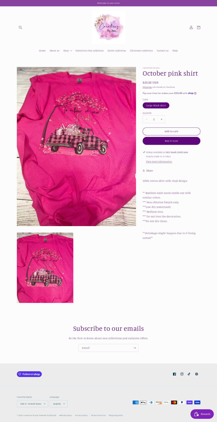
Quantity (147, 112)
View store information (159, 161)
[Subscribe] (134, 348)
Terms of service (98, 415)
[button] (20, 27)
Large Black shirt (156, 105)
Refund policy (66, 415)
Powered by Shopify (47, 415)
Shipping (147, 87)
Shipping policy (116, 415)
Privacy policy (81, 415)
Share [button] (149, 170)
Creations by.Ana (31, 415)
